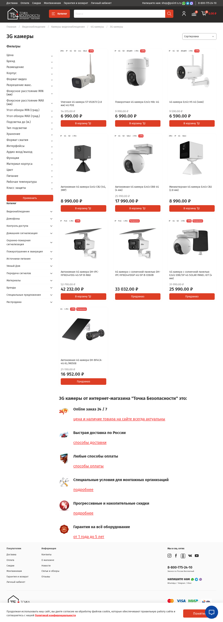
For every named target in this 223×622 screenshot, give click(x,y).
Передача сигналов (19, 273)
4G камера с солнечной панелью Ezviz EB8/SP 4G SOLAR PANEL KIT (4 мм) (190, 275)
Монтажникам (52, 3)
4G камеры (97, 26)
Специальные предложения (24, 294)
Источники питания (19, 258)
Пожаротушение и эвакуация (25, 251)
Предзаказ (137, 296)
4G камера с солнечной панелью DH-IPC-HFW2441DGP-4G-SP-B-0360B (137, 273)
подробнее (83, 489)
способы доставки (89, 442)
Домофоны (13, 218)
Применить (30, 198)
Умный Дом (13, 265)
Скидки (36, 3)
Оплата (25, 3)
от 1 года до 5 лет (88, 536)
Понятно (200, 613)
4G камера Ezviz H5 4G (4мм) (186, 101)
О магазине (47, 560)
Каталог (62, 13)
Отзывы (45, 576)
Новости (46, 565)
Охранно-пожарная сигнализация (19, 242)
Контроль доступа (17, 225)
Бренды (11, 287)
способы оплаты (88, 466)
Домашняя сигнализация (22, 233)
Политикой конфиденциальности (55, 615)
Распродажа (14, 302)
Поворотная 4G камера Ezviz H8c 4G (137, 101)
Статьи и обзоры (50, 571)
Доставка (12, 3)
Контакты (46, 554)
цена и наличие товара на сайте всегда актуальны (119, 419)
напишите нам (179, 579)
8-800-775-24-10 (207, 3)
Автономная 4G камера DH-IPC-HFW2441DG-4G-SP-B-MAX (80, 273)
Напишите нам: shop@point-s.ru (162, 3)
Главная (11, 26)
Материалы (14, 280)
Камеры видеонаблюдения (68, 26)
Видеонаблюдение (33, 26)
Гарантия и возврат (76, 3)
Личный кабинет (101, 3)
